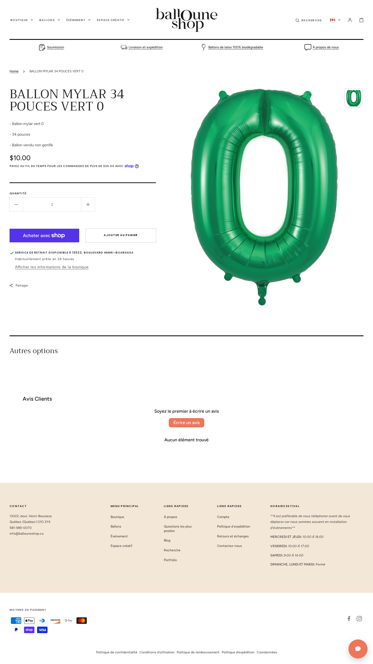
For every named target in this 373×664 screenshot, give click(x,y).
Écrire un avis (186, 422)
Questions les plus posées (178, 529)
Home (14, 71)
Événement (119, 536)
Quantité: (18, 193)
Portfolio (170, 560)
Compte (223, 517)
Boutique (117, 517)
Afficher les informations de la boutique (52, 267)
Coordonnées (267, 652)
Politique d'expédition (233, 526)
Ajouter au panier (121, 235)
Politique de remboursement (198, 652)
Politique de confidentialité (116, 652)
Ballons (116, 526)
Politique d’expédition (238, 652)
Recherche (172, 550)
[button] (308, 20)
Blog (167, 540)
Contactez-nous (229, 546)
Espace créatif (121, 546)
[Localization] (335, 20)
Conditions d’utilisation (157, 652)
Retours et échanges (233, 536)
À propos (170, 517)
